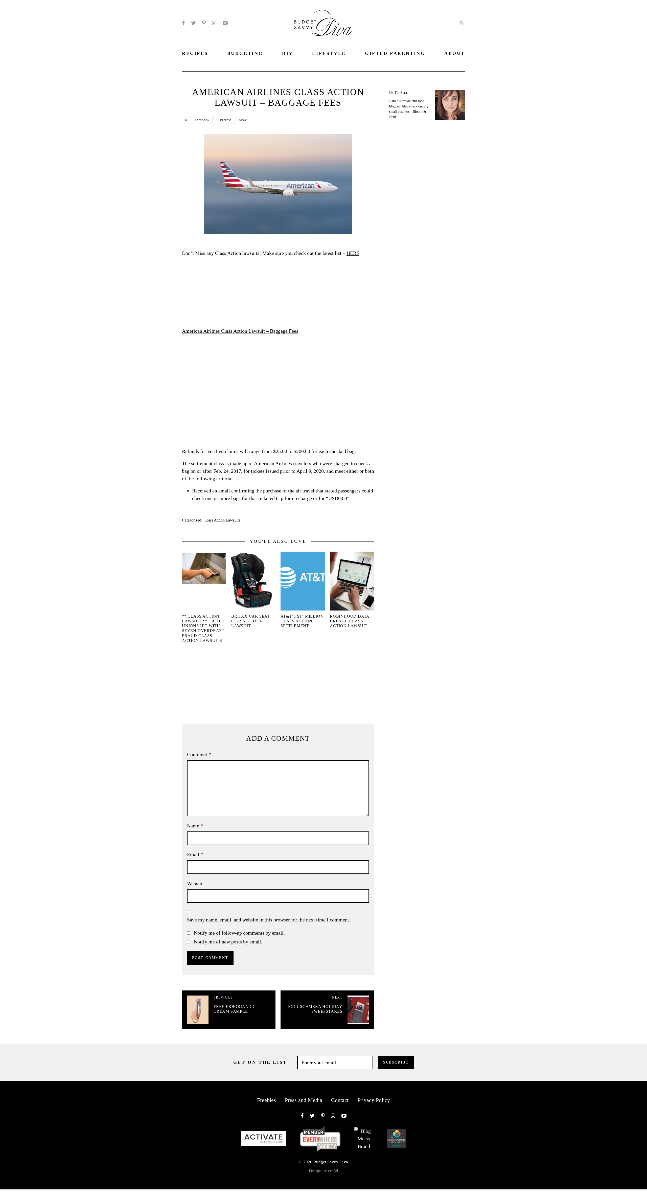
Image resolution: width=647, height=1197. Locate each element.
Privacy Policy (373, 1100)
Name (195, 825)
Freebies (266, 1100)
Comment (199, 754)
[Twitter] (193, 23)
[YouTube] (225, 23)
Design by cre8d (323, 1170)
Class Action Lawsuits (222, 520)
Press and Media (303, 1100)
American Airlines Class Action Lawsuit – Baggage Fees (240, 331)
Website (195, 883)
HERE (352, 253)
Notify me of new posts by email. (228, 941)
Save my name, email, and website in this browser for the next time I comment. (268, 919)
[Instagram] (214, 23)
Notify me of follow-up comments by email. (239, 933)
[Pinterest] (204, 23)
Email (195, 854)
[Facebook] (183, 23)
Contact (340, 1100)
